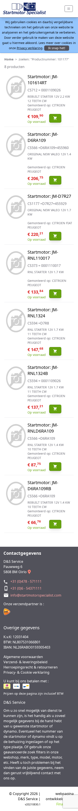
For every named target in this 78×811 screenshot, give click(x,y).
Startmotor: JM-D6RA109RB (43, 485)
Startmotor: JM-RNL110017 (43, 255)
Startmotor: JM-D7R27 (49, 196)
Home (8, 59)
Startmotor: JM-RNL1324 (43, 313)
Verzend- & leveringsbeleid (25, 662)
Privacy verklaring (29, 48)
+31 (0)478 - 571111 (26, 581)
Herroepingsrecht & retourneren (30, 667)
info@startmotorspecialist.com (35, 595)
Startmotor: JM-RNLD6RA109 (43, 428)
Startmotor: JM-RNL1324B (43, 370)
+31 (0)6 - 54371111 (26, 588)
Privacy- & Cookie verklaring (26, 672)
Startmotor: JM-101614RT (43, 80)
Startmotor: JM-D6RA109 (43, 137)
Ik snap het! (56, 48)
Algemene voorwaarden (23, 656)
